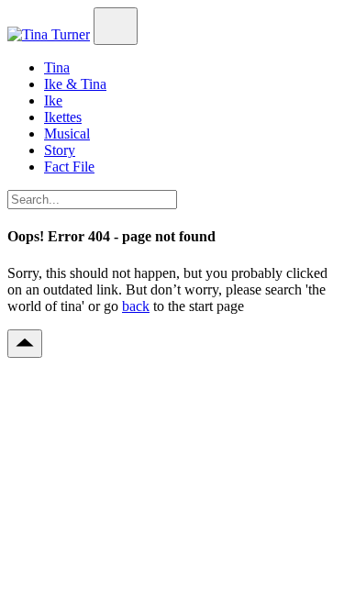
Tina (57, 67)
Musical (67, 133)
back (136, 306)
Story (59, 150)
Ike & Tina (75, 84)
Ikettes (63, 117)
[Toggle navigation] (116, 26)
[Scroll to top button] (24, 343)
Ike (53, 100)
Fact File (69, 166)
